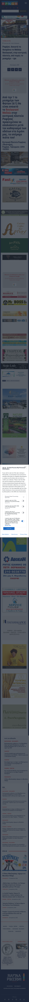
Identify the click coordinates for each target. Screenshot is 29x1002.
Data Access (14, 534)
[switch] (23, 501)
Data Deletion (5, 534)
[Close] (25, 467)
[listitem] (14, 497)
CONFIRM (9, 528)
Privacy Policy (23, 534)
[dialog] (14, 501)
